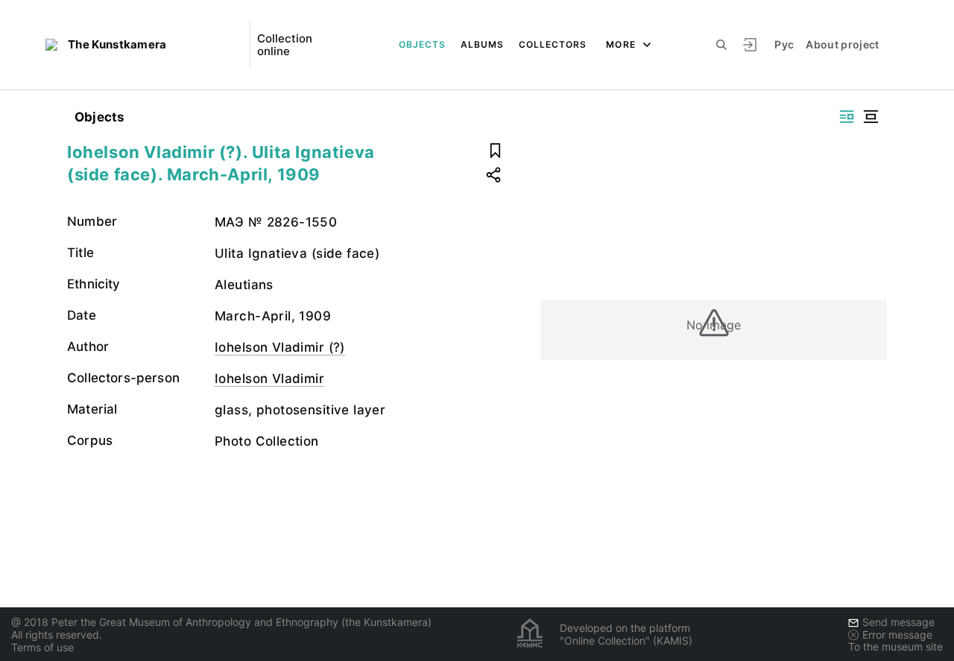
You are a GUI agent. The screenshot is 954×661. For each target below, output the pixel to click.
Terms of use (42, 647)
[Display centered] (870, 116)
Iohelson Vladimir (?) (280, 347)
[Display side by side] (847, 116)
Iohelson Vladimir (269, 378)
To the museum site (895, 646)
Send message (898, 622)
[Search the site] (721, 44)
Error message (897, 634)
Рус (784, 44)
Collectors (553, 44)
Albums (482, 44)
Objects (422, 44)
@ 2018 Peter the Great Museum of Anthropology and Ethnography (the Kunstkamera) (221, 622)
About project (842, 44)
